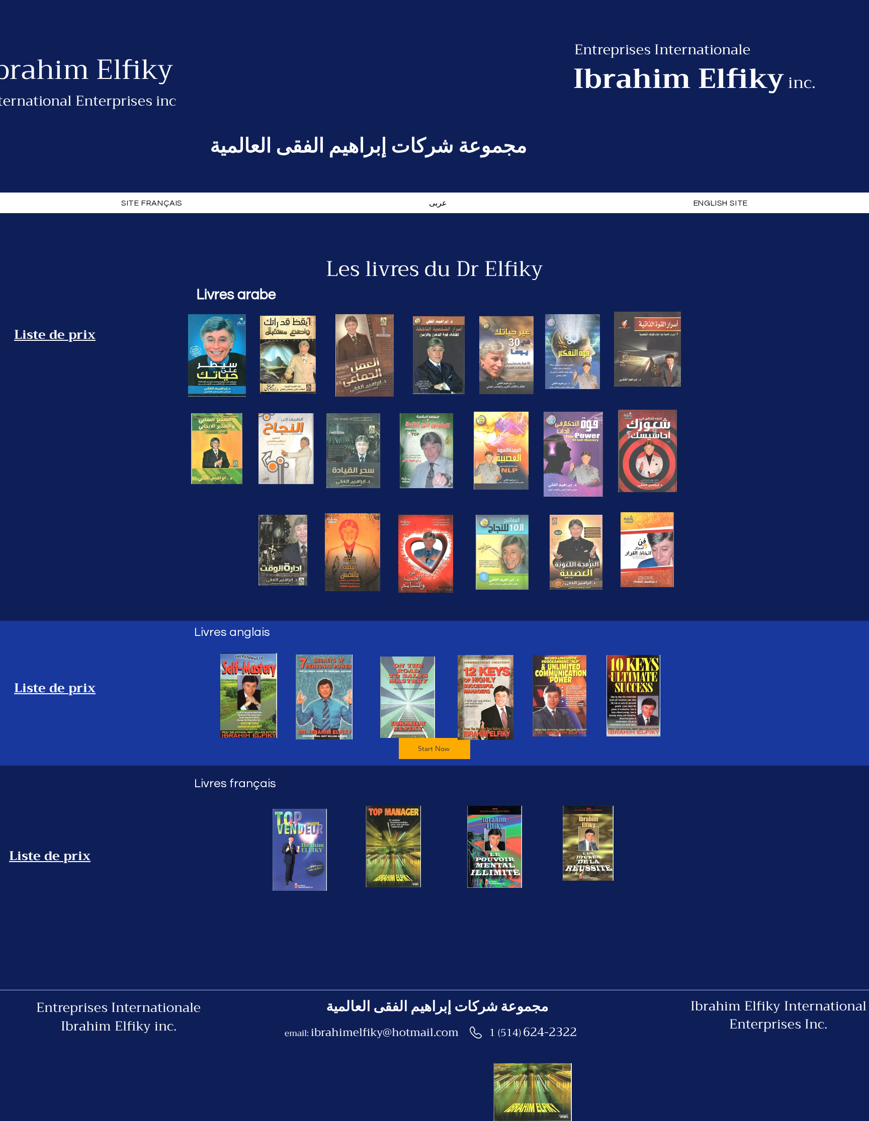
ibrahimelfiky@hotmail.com (385, 1032)
